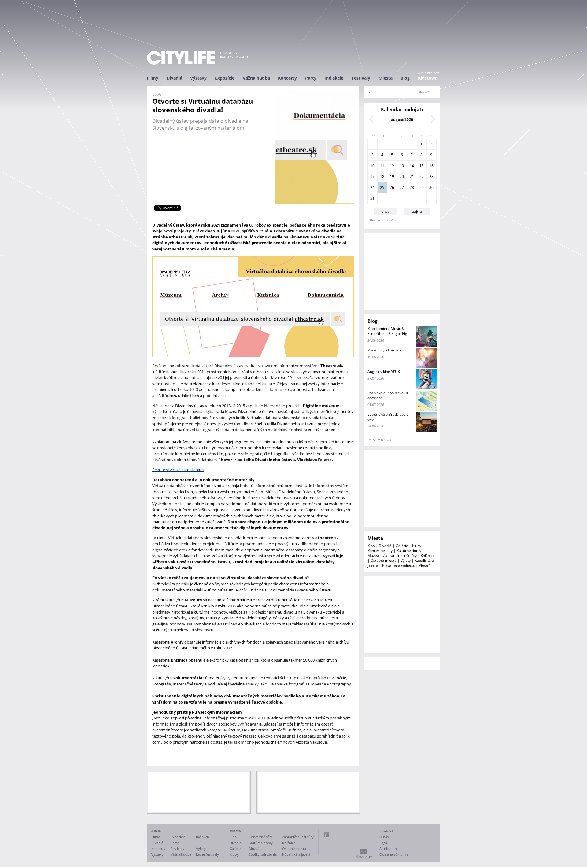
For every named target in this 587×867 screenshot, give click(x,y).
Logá (383, 842)
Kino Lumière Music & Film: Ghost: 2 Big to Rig (387, 331)
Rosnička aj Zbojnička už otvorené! (387, 395)
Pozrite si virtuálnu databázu (178, 469)
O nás (384, 837)
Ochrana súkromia (393, 854)
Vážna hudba (256, 78)
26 (392, 187)
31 (372, 198)
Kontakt (386, 831)
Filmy (152, 78)
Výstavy (198, 78)
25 (382, 187)
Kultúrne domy (409, 550)
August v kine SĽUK (383, 371)
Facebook (326, 834)
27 (402, 187)
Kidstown (428, 78)
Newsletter (363, 856)
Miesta (385, 78)
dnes (385, 211)
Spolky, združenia (263, 854)
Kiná (371, 545)
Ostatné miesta (384, 560)
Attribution (388, 848)
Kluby (416, 545)
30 (431, 187)
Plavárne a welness (398, 565)
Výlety (406, 560)
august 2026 (402, 119)
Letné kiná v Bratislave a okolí (388, 417)
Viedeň (424, 565)
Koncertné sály (380, 550)
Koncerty (287, 78)
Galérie (402, 545)
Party (310, 78)
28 (412, 187)
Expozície (224, 78)
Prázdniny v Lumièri (384, 350)
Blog (405, 78)
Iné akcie (333, 78)
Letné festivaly (207, 854)
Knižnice (428, 555)
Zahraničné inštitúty (400, 555)
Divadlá (174, 78)
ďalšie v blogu (379, 439)
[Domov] (181, 58)
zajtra (417, 211)
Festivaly (361, 78)
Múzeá (373, 555)
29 (421, 187)
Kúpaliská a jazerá (296, 854)
